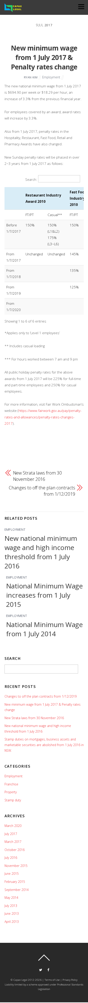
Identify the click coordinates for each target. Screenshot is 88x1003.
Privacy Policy (69, 979)
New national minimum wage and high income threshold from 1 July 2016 (41, 552)
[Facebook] (48, 969)
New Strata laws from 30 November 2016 (37, 476)
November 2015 (16, 866)
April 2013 (12, 921)
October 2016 (15, 850)
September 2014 (17, 890)
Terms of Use (52, 979)
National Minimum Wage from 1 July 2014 (44, 629)
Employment (51, 77)
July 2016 (11, 857)
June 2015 (12, 873)
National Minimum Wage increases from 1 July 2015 (44, 595)
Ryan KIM (31, 77)
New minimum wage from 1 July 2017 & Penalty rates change (44, 57)
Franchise (11, 784)
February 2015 (15, 881)
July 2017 (11, 834)
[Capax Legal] (13, 10)
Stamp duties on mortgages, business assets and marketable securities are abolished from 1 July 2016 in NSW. (44, 744)
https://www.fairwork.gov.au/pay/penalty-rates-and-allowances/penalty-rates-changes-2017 (43, 416)
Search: (31, 179)
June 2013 (12, 913)
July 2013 (11, 906)
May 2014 (11, 897)
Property (11, 792)
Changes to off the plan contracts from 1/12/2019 (42, 491)
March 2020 (13, 826)
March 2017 (13, 842)
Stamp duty (13, 800)
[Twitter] (40, 969)
